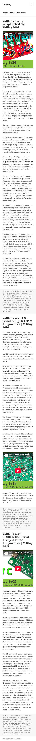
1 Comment (8, 311)
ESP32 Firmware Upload (17, 298)
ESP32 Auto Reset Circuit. (21, 295)
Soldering (22, 291)
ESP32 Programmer (19, 518)
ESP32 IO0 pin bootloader (19, 300)
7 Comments (17, 734)
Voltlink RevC (27, 730)
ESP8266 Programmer (13, 304)
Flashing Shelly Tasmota (17, 522)
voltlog (10, 309)
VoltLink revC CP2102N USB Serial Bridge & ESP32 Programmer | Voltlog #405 (17, 540)
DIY (18, 291)
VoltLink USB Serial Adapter (10, 525)
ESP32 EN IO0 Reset (18, 514)
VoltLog (7, 4)
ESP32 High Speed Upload (20, 516)
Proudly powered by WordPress (12, 739)
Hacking (21, 716)
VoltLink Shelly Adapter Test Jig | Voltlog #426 (14, 24)
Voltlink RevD (14, 308)
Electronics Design (8, 295)
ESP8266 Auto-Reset (16, 520)
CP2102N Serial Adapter (21, 293)
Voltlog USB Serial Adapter (20, 309)
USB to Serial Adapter (14, 306)
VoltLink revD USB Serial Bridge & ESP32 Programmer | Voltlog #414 (17, 322)
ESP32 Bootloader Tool (21, 297)
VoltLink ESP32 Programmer (16, 523)
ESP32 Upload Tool (16, 302)
